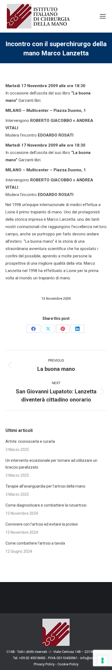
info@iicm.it (89, 658)
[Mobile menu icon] (103, 16)
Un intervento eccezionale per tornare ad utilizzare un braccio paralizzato (51, 463)
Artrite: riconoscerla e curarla (30, 441)
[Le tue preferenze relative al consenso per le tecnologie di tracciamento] (102, 660)
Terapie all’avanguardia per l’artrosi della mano (45, 486)
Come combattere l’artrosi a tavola (35, 543)
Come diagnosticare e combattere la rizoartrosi (46, 505)
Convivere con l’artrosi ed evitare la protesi (41, 524)
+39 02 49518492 (32, 658)
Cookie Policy (68, 664)
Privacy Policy (44, 664)
